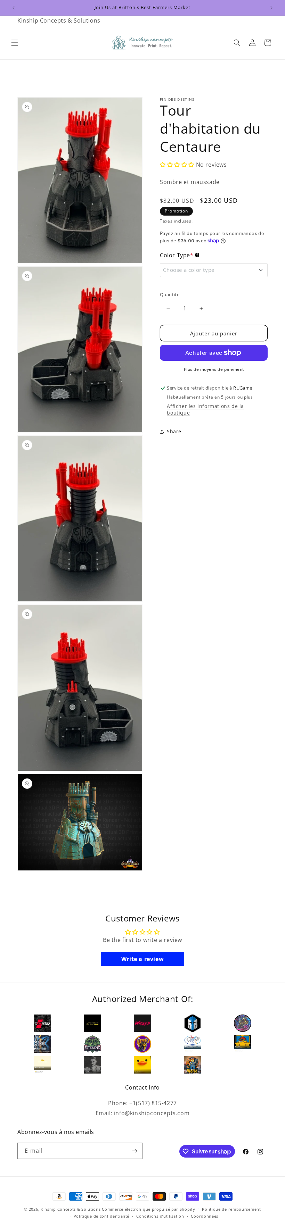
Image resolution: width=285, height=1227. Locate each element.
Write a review (142, 959)
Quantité (169, 294)
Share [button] (174, 431)
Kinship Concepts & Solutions (71, 1209)
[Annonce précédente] (13, 7)
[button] (14, 42)
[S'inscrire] (134, 1151)
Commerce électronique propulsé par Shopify (148, 1209)
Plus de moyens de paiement (214, 369)
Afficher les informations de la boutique (205, 409)
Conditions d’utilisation (160, 1216)
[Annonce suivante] (271, 7)
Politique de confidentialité (102, 1216)
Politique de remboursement (231, 1209)
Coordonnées (204, 1216)
